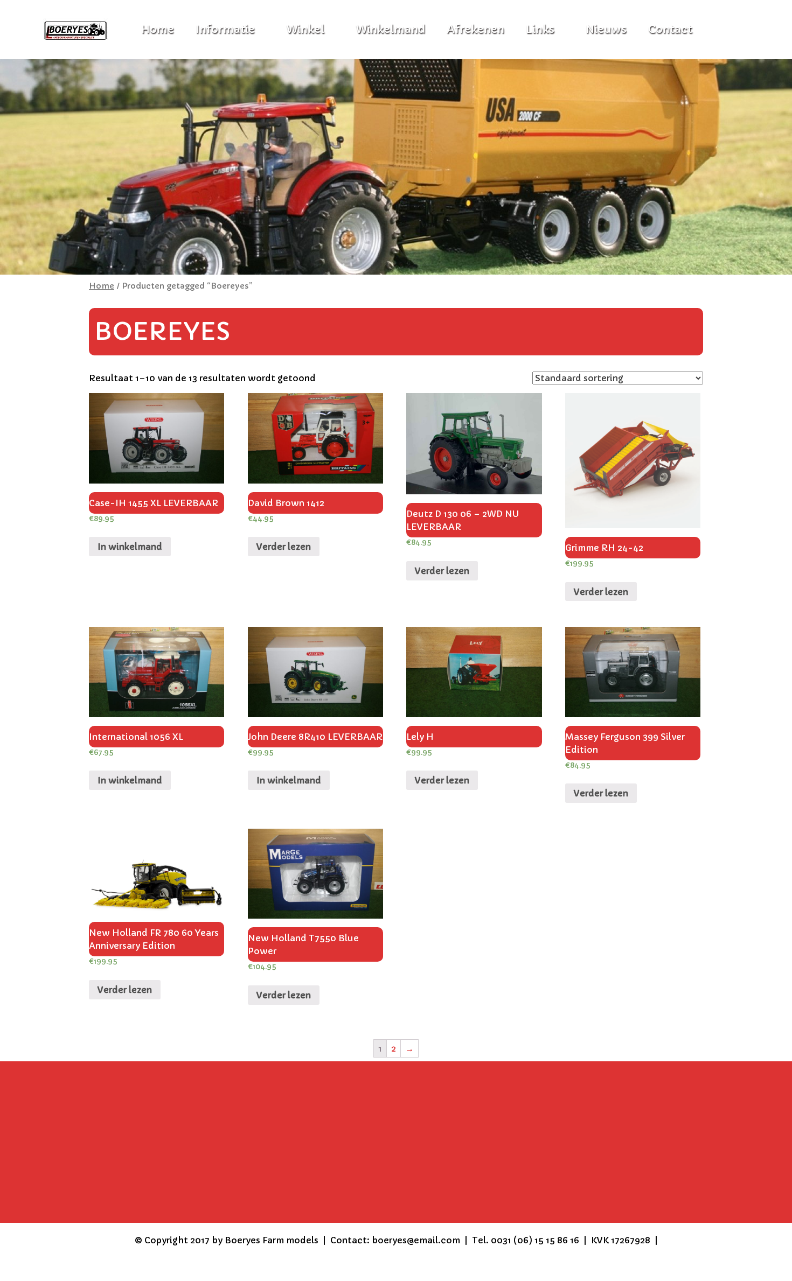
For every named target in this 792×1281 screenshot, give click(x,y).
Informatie (225, 29)
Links (540, 29)
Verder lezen (283, 546)
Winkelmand (390, 29)
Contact (670, 29)
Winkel (305, 29)
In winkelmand (130, 546)
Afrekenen (475, 29)
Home (101, 286)
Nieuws (606, 29)
